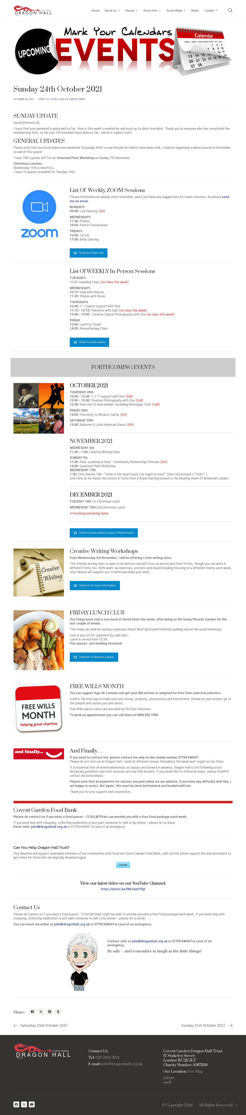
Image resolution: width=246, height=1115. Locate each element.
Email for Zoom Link (91, 253)
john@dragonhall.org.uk (72, 924)
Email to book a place (92, 342)
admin (169, 1078)
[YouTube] (32, 1104)
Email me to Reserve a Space (96, 657)
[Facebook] (32, 1011)
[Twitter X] (40, 1011)
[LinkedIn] (49, 1011)
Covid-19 (43, 99)
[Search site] (230, 11)
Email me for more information (97, 585)
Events (73, 99)
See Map (195, 1071)
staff (167, 1082)
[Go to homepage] (32, 11)
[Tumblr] (58, 1011)
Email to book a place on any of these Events (106, 533)
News (82, 99)
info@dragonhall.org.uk (122, 1064)
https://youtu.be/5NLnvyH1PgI (123, 889)
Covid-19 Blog (59, 99)
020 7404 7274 (107, 1058)
